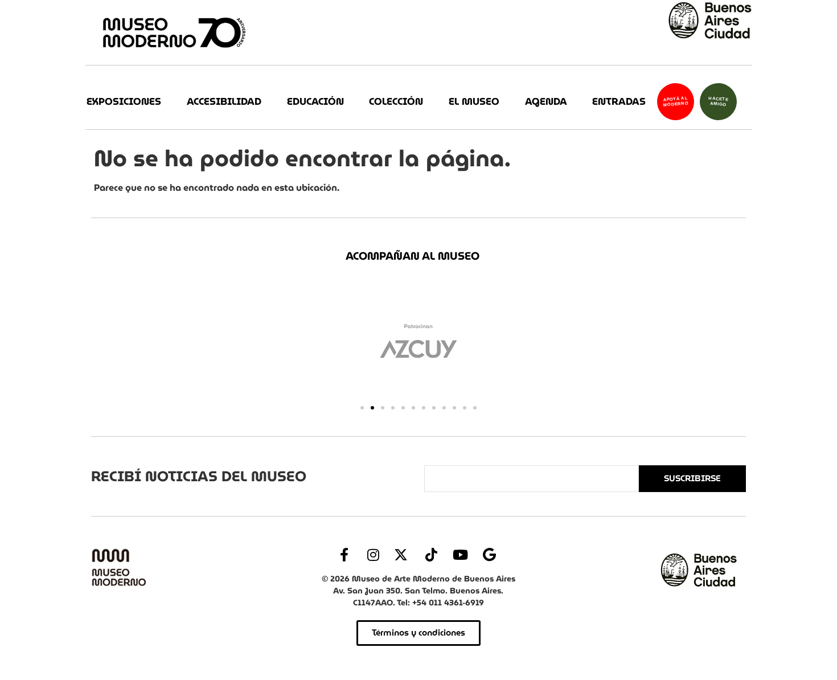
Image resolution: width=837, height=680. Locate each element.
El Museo (474, 101)
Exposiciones (124, 101)
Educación (315, 101)
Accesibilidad (224, 101)
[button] (362, 407)
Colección (396, 101)
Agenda (546, 101)
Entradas (619, 101)
